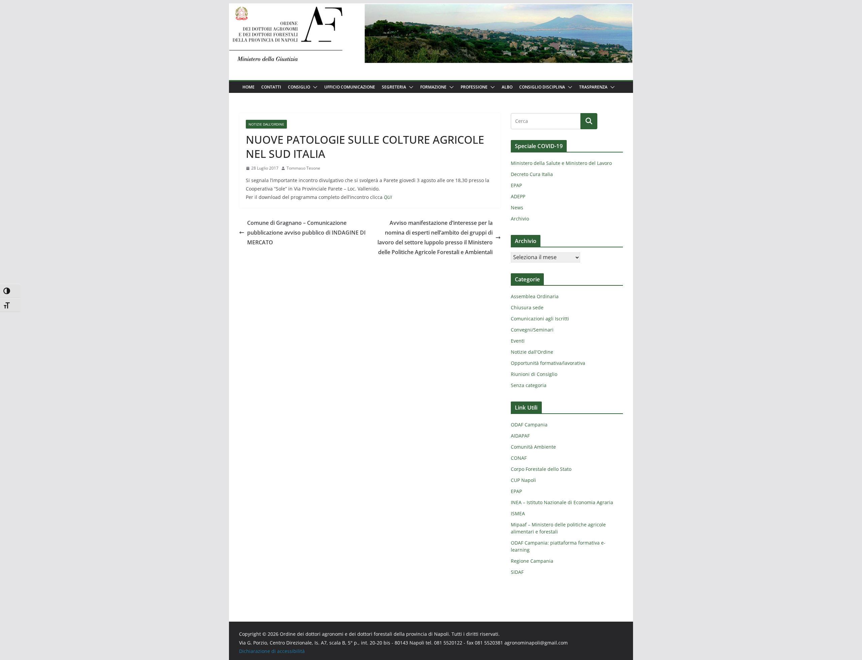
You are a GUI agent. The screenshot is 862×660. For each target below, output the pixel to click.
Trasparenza (593, 87)
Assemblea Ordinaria (535, 296)
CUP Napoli (523, 480)
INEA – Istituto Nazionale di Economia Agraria (562, 502)
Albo (507, 87)
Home (248, 87)
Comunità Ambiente (533, 447)
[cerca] (546, 121)
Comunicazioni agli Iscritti (540, 318)
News (517, 207)
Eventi (518, 341)
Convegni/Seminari (532, 329)
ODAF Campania (529, 424)
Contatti (271, 87)
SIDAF (517, 572)
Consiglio (299, 87)
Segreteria (394, 87)
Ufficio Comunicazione (349, 87)
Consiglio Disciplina (542, 87)
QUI (388, 197)
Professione (474, 87)
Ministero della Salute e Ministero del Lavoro (561, 163)
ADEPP (518, 196)
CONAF (519, 458)
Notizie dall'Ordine (266, 124)
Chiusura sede (527, 307)
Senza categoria (528, 385)
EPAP (516, 185)
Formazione (433, 87)
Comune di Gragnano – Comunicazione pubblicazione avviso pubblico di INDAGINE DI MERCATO (306, 232)
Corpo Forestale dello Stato (541, 469)
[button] (314, 87)
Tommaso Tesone (303, 168)
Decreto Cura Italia (532, 174)
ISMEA (518, 513)
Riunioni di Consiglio (534, 374)
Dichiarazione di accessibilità (272, 651)
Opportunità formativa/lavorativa (548, 363)
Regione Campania (532, 561)
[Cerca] (589, 121)
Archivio (520, 218)
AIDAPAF (520, 435)
